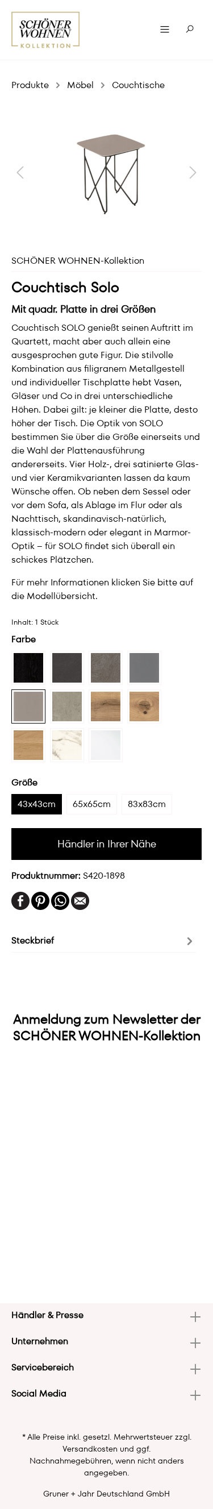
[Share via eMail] (80, 899)
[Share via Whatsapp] (60, 899)
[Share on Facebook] (20, 899)
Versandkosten (90, 1448)
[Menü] (165, 29)
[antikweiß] (67, 745)
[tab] (103, 940)
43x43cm (37, 803)
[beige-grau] (28, 706)
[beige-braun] (144, 706)
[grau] (144, 668)
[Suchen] (190, 29)
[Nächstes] (193, 171)
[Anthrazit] (106, 668)
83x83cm (147, 803)
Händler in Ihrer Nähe (106, 844)
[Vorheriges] (19, 171)
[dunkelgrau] (67, 668)
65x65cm (92, 803)
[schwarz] (28, 668)
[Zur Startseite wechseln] (45, 29)
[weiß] (106, 745)
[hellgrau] (67, 706)
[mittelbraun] (106, 706)
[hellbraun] (28, 745)
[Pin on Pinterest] (40, 899)
